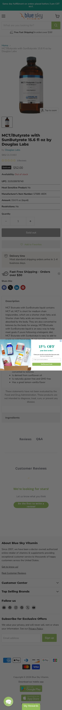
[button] (8, 701)
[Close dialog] (61, 341)
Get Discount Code (46, 364)
